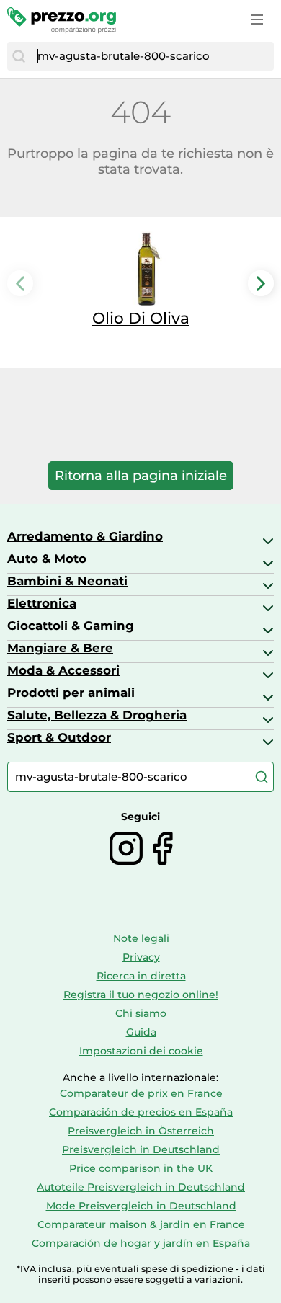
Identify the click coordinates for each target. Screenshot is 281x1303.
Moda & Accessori (63, 670)
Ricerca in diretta (141, 975)
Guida (141, 1032)
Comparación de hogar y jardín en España (141, 1243)
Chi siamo (140, 1013)
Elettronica (41, 603)
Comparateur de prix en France (141, 1093)
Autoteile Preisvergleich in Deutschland (141, 1186)
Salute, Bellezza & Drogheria (97, 715)
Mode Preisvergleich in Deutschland (141, 1205)
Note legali (141, 938)
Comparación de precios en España (141, 1112)
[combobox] (152, 56)
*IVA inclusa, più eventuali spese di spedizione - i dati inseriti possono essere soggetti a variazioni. (141, 1274)
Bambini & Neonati (67, 581)
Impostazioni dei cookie (141, 1050)
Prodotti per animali (71, 692)
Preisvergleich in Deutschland (141, 1149)
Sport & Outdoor (59, 737)
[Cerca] (18, 56)
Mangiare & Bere (60, 648)
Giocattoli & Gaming (70, 625)
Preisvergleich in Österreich (141, 1130)
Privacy (141, 957)
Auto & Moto (46, 558)
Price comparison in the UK (141, 1168)
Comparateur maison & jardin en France (141, 1224)
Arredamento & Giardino (85, 536)
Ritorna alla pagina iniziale (141, 476)
